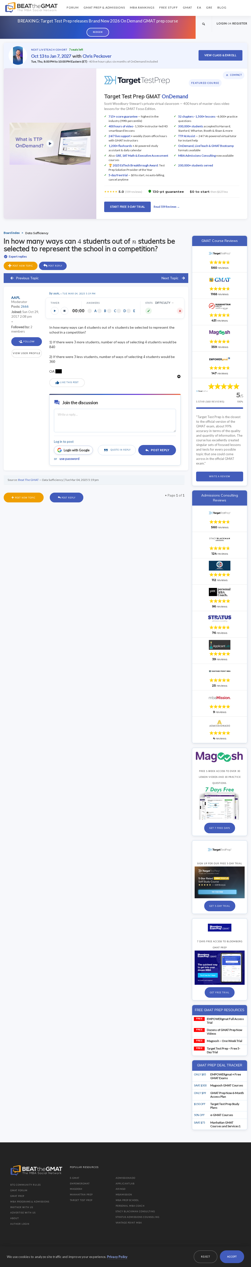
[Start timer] (55, 311)
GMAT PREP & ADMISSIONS (104, 7)
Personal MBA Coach (130, 1205)
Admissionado (125, 1178)
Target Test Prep (81, 1200)
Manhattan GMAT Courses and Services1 (225, 1124)
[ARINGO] (219, 566)
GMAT (187, 7)
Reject (205, 1256)
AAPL (56, 293)
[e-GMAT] (219, 280)
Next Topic (170, 278)
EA (199, 7)
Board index (12, 233)
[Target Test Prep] (219, 253)
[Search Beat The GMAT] (203, 24)
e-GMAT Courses (221, 1115)
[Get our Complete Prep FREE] (220, 927)
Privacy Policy (117, 1257)
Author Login (19, 1224)
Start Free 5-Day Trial (127, 206)
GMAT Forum (18, 1190)
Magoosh (76, 1189)
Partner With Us (21, 1207)
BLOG (221, 7)
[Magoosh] (219, 332)
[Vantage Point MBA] (219, 671)
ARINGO (121, 1189)
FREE (199, 1018)
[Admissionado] (219, 724)
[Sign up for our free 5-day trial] (220, 849)
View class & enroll (220, 55)
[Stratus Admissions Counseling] (219, 618)
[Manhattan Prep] (219, 306)
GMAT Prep (17, 1196)
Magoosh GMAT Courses (226, 1085)
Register (239, 23)
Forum (73, 7)
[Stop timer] (64, 311)
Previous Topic (27, 278)
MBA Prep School (127, 1200)
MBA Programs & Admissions (29, 1201)
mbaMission (124, 1194)
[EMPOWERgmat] (219, 359)
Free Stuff (168, 7)
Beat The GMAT (28, 480)
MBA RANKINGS (142, 7)
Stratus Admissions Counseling (137, 1217)
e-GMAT (74, 1178)
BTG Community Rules (25, 1184)
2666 (25, 306)
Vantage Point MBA (129, 1222)
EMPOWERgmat (80, 1183)
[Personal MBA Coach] (219, 592)
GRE (209, 7)
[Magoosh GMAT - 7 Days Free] (220, 757)
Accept (232, 1256)
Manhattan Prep (81, 1194)
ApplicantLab (125, 1183)
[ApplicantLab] (219, 645)
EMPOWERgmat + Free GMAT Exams (225, 1076)
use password (69, 459)
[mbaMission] (219, 698)
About (14, 1218)
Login (222, 23)
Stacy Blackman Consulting (135, 1211)
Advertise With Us (23, 1212)
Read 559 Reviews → (167, 206)
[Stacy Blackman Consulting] (219, 539)
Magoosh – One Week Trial (224, 1041)
